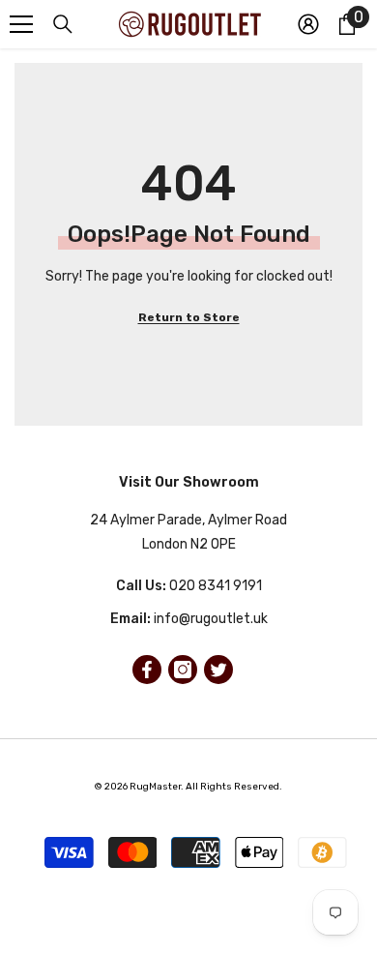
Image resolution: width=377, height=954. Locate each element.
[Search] (62, 24)
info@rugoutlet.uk (211, 619)
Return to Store (189, 317)
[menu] (21, 24)
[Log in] (308, 24)
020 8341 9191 (215, 586)
